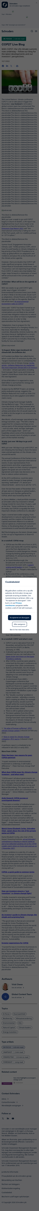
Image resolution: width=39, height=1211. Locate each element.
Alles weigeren (19, 624)
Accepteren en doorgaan (19, 617)
